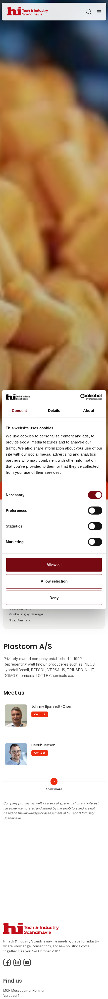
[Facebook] (7, 965)
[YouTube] (27, 965)
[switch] (95, 510)
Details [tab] (54, 410)
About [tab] (88, 410)
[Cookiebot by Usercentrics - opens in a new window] (80, 397)
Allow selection (54, 581)
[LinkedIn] (17, 965)
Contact (39, 714)
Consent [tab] (19, 410)
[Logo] (27, 11)
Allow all (54, 564)
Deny (54, 597)
